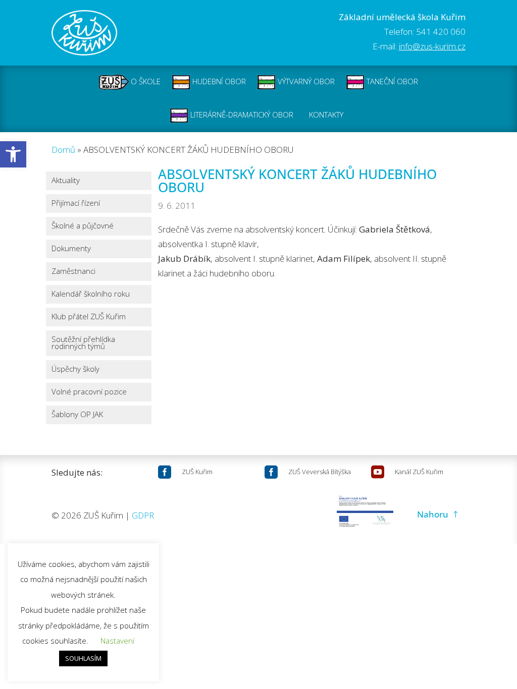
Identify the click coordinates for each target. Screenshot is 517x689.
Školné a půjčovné (82, 226)
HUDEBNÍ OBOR (218, 81)
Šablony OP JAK (77, 415)
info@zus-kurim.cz (432, 46)
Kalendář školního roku (90, 294)
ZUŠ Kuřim (197, 471)
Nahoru (432, 514)
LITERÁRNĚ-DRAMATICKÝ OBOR (240, 114)
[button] (13, 154)
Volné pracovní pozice (89, 392)
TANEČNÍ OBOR (391, 81)
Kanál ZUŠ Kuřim (419, 471)
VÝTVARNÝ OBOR (305, 81)
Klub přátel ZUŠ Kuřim (88, 317)
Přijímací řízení (75, 203)
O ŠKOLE (145, 81)
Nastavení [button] (117, 641)
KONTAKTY (326, 114)
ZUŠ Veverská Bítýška (319, 471)
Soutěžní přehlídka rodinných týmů (83, 343)
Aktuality (65, 181)
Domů (63, 149)
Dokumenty (71, 249)
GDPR (143, 515)
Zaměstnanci (73, 271)
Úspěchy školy (75, 369)
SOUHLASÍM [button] (83, 658)
